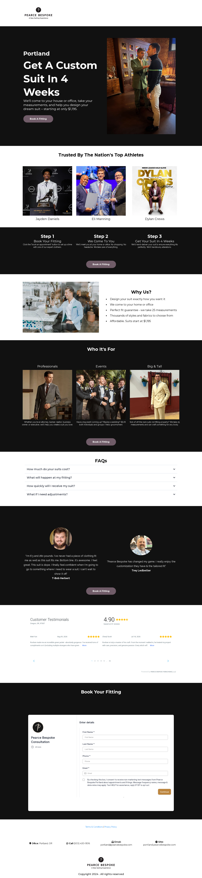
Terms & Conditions (94, 827)
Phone (86, 756)
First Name (89, 732)
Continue (164, 792)
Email (86, 768)
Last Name (89, 744)
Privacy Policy (110, 827)
